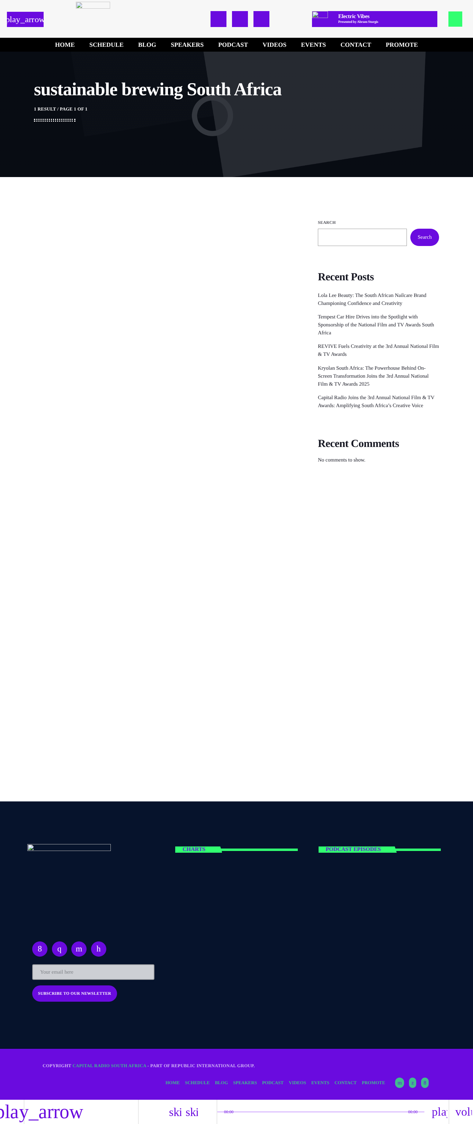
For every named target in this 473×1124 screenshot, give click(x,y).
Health (338, 519)
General (153, 240)
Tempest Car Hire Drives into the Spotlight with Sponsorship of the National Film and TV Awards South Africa (376, 325)
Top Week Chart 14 (234, 886)
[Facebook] (425, 1083)
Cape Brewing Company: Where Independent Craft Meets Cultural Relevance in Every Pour (202, 265)
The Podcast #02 (373, 922)
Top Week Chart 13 (234, 922)
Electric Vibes (347, 532)
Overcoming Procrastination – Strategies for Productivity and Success (384, 666)
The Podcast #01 (373, 886)
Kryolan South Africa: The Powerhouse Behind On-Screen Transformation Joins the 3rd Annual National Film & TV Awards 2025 (373, 376)
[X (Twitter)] (412, 1083)
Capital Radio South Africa (109, 1065)
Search (327, 222)
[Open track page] (210, 1112)
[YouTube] (399, 1083)
